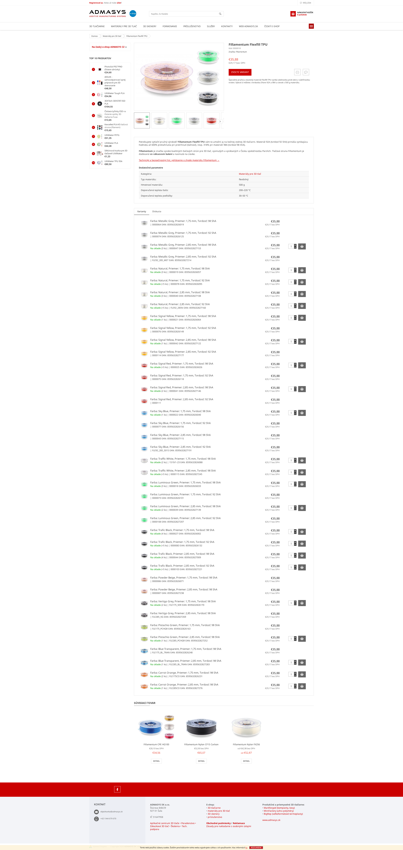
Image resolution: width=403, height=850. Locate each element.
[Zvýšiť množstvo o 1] (295, 245)
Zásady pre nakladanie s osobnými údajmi (228, 826)
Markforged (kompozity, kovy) (279, 807)
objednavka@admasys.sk (111, 811)
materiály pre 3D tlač (219, 810)
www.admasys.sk (271, 819)
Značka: (238, 51)
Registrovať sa (96, 2)
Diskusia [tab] (156, 211)
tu (246, 847)
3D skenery (213, 813)
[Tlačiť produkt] (297, 72)
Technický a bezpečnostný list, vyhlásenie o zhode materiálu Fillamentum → (179, 160)
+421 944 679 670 (108, 818)
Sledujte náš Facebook (117, 789)
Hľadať (221, 14)
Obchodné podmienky (218, 823)
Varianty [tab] (141, 211)
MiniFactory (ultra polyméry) (279, 810)
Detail (156, 761)
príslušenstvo (215, 816)
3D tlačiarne (214, 807)
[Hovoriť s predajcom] (306, 72)
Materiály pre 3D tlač (250, 173)
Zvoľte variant (240, 72)
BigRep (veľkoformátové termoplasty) (283, 813)
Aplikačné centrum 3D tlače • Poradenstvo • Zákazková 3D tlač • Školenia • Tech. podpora (173, 826)
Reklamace (239, 823)
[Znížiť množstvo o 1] (295, 247)
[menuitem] (97, 26)
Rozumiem (256, 847)
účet (119, 2)
